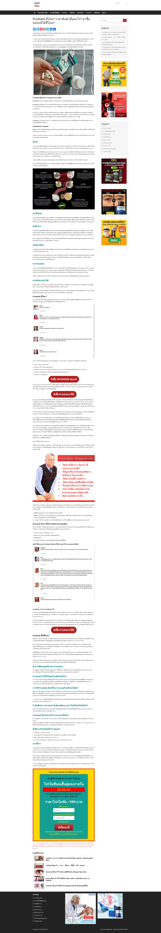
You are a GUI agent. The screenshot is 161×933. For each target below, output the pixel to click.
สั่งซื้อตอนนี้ (63, 827)
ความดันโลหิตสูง (54, 12)
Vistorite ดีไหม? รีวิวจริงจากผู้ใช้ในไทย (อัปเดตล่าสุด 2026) (66, 872)
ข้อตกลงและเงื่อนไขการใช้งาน (120, 929)
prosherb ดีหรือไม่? (40, 845)
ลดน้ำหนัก (97, 12)
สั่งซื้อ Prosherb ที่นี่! (64, 394)
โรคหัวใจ (72, 12)
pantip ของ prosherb (59, 843)
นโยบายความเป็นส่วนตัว (106, 929)
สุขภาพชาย (80, 12)
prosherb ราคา (66, 845)
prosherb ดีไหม (50, 845)
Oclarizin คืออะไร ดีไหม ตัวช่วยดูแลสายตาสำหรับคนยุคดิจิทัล (67, 886)
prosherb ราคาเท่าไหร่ (76, 845)
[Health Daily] (34, 12)
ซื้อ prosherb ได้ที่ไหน (58, 846)
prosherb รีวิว (85, 845)
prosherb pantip (75, 843)
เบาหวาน (64, 12)
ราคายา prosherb (76, 846)
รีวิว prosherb (85, 846)
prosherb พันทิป (58, 845)
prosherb (67, 843)
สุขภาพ (104, 12)
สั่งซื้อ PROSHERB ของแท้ (64, 379)
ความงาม (88, 12)
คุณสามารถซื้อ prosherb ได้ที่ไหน (44, 846)
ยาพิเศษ (105, 134)
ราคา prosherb (68, 846)
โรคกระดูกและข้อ (42, 12)
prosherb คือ (82, 843)
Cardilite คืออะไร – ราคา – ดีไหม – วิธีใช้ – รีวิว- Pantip (65, 865)
